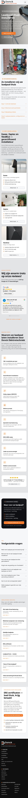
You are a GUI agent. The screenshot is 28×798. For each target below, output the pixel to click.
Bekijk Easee (13, 187)
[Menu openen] (25, 2)
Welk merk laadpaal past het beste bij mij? (12, 549)
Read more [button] (5, 312)
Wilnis (16, 792)
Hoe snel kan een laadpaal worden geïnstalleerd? (10, 560)
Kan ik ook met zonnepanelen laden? (11, 581)
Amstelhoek (17, 784)
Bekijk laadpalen (8, 33)
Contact (3, 779)
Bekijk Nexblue (13, 255)
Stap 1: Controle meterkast (8, 104)
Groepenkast (4, 757)
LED (2, 759)
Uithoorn (17, 790)
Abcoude (3, 784)
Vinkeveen (3, 792)
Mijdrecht (17, 788)
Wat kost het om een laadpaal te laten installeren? (11, 554)
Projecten (3, 765)
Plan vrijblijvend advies (13, 484)
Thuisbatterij (4, 753)
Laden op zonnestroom (6, 761)
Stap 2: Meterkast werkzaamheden (10, 108)
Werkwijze (3, 773)
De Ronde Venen (5, 788)
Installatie (3, 755)
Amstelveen (4, 786)
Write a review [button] (8, 293)
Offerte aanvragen (8, 37)
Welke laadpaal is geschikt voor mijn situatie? (11, 586)
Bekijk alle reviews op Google (13, 319)
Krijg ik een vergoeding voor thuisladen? (12, 565)
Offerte (3, 777)
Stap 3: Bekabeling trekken (8, 112)
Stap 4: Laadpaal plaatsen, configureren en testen (13, 117)
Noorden (3, 790)
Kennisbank (4, 775)
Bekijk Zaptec (13, 221)
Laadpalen (3, 751)
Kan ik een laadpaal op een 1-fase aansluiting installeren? (10, 576)
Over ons (3, 771)
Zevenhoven (4, 794)
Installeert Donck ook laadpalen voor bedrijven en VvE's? (11, 570)
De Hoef (16, 786)
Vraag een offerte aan (13, 522)
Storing (3, 763)
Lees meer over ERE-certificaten (12, 715)
